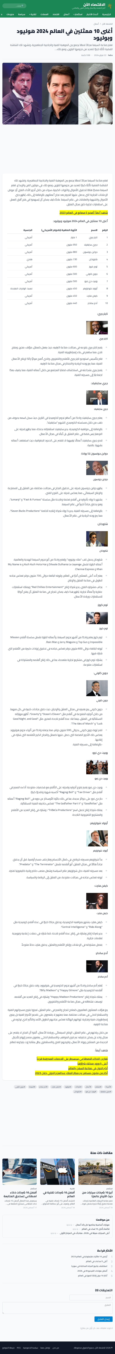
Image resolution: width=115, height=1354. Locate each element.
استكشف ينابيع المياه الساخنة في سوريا (89, 1266)
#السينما (32, 1087)
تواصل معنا (45, 1347)
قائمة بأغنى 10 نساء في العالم (95, 1229)
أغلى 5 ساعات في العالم (96, 1261)
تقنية (32, 14)
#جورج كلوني (20, 1087)
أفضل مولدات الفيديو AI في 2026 (92, 1270)
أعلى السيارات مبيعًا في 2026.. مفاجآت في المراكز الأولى (84, 1233)
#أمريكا (108, 1087)
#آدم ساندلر (43, 1087)
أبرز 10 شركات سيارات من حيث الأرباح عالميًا (97, 1194)
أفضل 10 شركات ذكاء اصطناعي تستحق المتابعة (20, 1194)
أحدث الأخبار (92, 14)
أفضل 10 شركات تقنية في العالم (59, 1194)
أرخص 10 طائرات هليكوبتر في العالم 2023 (89, 1256)
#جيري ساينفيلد (105, 1091)
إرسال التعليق (103, 1319)
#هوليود (68, 1087)
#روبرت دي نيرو (91, 1091)
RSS (19, 1347)
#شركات (78, 1087)
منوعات (10, 14)
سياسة (21, 14)
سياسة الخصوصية (30, 1347)
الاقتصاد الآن (107, 24)
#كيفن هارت (56, 1087)
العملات (44, 14)
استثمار (78, 14)
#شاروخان (77, 1091)
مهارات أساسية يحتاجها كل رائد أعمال (92, 1225)
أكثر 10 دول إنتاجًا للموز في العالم (92, 1275)
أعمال (66, 14)
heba (110, 55)
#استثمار (98, 1087)
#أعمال (88, 1087)
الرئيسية (106, 14)
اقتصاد (56, 14)
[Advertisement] (57, 149)
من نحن (55, 1347)
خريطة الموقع (8, 1347)
